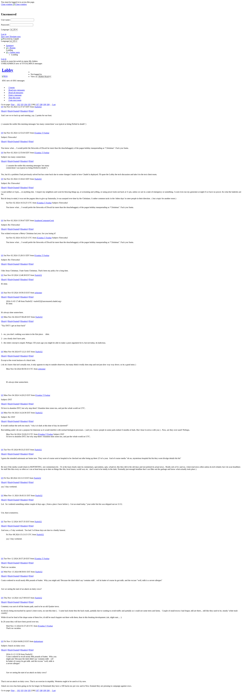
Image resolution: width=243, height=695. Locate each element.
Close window (7, 4)
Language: (5, 29)
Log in (3, 34)
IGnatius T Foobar (41, 133)
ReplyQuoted (14, 111)
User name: (5, 20)
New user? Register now (11, 36)
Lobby (7, 70)
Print (31, 111)
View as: (34, 76)
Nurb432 (38, 107)
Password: (5, 25)
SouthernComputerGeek (44, 220)
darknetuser (38, 641)
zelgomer (38, 293)
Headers (24, 111)
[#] (2, 107)
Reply (4, 111)
